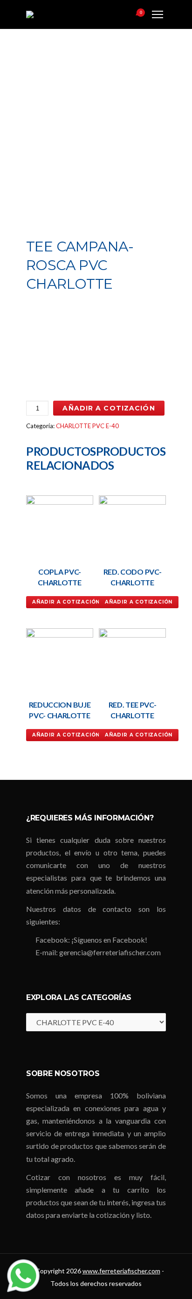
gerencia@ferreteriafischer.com (110, 952)
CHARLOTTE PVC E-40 (87, 426)
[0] (129, 15)
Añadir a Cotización (108, 408)
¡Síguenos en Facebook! (109, 939)
